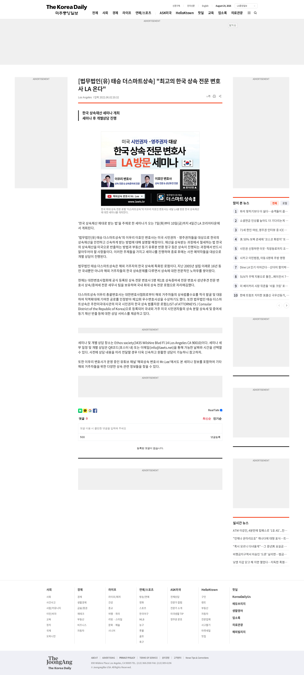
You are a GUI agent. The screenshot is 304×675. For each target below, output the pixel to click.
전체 (95, 12)
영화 (141, 602)
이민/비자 (51, 613)
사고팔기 (206, 625)
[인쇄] (214, 96)
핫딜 (201, 12)
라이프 (126, 12)
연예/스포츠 (143, 12)
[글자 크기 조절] (208, 96)
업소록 (222, 12)
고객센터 (177, 657)
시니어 (111, 630)
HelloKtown (185, 12)
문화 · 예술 (114, 625)
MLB (141, 619)
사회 (105, 12)
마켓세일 (206, 630)
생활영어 (237, 610)
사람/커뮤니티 (53, 608)
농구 (141, 625)
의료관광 (237, 12)
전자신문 (191, 5)
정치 (48, 625)
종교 (110, 608)
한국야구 (143, 613)
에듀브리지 (239, 603)
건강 (110, 602)
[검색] (255, 13)
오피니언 (51, 636)
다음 (286, 305)
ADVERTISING (108, 657)
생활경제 (82, 602)
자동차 (80, 630)
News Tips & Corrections (197, 657)
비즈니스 (82, 625)
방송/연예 (144, 596)
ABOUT (94, 657)
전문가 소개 (176, 608)
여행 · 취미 (114, 613)
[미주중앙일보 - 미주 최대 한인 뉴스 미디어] (66, 10)
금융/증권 (82, 608)
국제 (48, 630)
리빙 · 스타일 (115, 619)
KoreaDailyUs (241, 596)
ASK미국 (166, 12)
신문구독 (176, 5)
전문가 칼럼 (176, 602)
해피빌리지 (239, 632)
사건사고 (51, 602)
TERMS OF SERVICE (149, 657)
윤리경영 (165, 657)
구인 (203, 596)
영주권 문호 (176, 619)
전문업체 (206, 619)
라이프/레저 (114, 596)
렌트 (203, 602)
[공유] (220, 96)
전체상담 (175, 596)
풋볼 (141, 630)
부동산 (80, 619)
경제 (115, 12)
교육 (211, 12)
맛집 (203, 636)
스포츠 (142, 608)
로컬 (285, 203)
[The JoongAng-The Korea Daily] (59, 663)
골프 (141, 636)
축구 (141, 642)
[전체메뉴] (249, 13)
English (205, 5)
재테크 (80, 613)
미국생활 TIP (177, 613)
